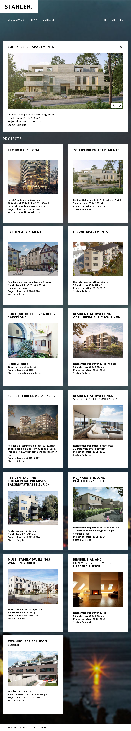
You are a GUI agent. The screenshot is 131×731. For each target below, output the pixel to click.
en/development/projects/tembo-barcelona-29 (33, 183)
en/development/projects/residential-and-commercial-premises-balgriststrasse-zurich (33, 511)
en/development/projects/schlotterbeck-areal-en (33, 429)
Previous (114, 105)
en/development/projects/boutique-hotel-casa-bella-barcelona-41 (33, 347)
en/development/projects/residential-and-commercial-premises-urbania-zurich (98, 593)
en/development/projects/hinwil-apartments (98, 265)
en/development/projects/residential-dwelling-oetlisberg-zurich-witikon (98, 347)
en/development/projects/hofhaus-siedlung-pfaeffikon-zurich (98, 511)
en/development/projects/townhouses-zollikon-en (33, 674)
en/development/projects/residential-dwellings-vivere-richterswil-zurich (98, 429)
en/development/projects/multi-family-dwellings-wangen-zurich (33, 593)
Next (119, 105)
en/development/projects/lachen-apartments (33, 265)
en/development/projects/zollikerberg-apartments (98, 183)
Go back (120, 46)
